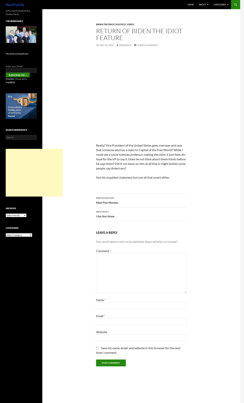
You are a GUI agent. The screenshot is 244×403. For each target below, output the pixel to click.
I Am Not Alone (105, 214)
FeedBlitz (10, 82)
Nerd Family (15, 4)
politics (121, 24)
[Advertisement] (34, 173)
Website (101, 332)
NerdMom (125, 45)
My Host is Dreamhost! (17, 53)
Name (101, 300)
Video (130, 24)
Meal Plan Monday (107, 200)
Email (100, 316)
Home (191, 4)
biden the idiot (105, 24)
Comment (103, 251)
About (202, 4)
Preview (10, 78)
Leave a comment (147, 45)
